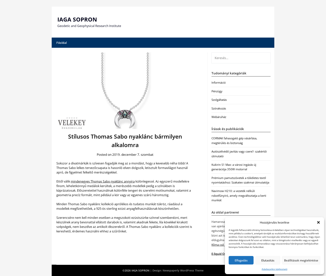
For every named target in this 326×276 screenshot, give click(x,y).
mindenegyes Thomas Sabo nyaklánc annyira (103, 181)
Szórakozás (218, 108)
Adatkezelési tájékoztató (274, 269)
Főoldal (61, 43)
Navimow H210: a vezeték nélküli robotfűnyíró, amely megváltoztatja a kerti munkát (238, 195)
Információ (218, 82)
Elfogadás (241, 260)
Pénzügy (216, 91)
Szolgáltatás (219, 100)
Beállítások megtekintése (301, 260)
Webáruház (218, 117)
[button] (318, 222)
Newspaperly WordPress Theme (183, 270)
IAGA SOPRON (77, 19)
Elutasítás (267, 260)
